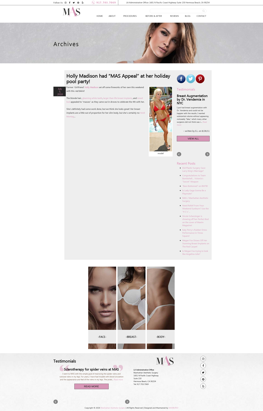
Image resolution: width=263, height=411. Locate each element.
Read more (203, 118)
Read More (91, 384)
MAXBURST (173, 405)
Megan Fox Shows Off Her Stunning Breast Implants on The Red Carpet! (195, 236)
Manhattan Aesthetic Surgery (113, 405)
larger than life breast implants (117, 98)
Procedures (130, 15)
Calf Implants (161, 299)
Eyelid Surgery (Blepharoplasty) (102, 270)
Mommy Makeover (160, 275)
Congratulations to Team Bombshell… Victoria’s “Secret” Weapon (194, 171)
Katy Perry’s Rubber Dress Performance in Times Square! (194, 226)
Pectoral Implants (160, 293)
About (112, 15)
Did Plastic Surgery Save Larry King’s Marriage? (193, 163)
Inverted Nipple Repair (131, 288)
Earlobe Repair (102, 279)
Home (100, 15)
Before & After (153, 15)
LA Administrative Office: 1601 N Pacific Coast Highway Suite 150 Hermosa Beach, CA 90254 (168, 2)
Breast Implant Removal (131, 280)
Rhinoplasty (102, 263)
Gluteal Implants (160, 281)
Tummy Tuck (161, 269)
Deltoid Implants (161, 287)
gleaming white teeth (92, 98)
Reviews (174, 15)
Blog (187, 15)
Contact (201, 15)
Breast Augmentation (131, 263)
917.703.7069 (106, 2)
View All (193, 132)
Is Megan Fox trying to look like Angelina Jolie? (195, 246)
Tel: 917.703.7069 (141, 377)
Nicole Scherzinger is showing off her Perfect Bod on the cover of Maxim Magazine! (195, 214)
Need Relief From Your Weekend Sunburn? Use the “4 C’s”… (195, 201)
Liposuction (161, 263)
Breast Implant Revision (131, 270)
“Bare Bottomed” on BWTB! (195, 179)
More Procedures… (102, 285)
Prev (179, 147)
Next (207, 147)
